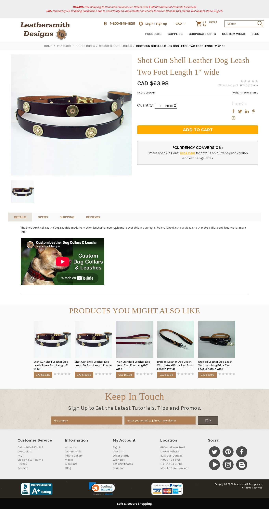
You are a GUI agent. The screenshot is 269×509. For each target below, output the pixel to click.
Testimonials (73, 451)
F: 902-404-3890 (171, 464)
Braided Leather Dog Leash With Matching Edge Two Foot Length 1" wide (215, 365)
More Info (71, 464)
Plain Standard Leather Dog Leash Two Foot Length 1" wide (133, 365)
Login (149, 23)
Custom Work (233, 34)
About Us (71, 447)
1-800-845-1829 (122, 23)
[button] (102, 489)
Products (153, 34)
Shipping (67, 217)
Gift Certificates (123, 464)
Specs (43, 217)
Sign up (161, 23)
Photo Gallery (74, 455)
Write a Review (249, 85)
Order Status (121, 455)
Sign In (117, 447)
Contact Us (25, 451)
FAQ (20, 455)
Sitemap (23, 468)
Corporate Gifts (202, 34)
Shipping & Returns (30, 459)
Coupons (118, 468)
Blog (255, 34)
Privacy (22, 464)
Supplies (175, 34)
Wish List (119, 459)
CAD (179, 23)
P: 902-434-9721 (170, 459)
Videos (69, 459)
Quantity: (145, 105)
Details (20, 217)
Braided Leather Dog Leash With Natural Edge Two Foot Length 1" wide (175, 365)
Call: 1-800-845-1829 (30, 447)
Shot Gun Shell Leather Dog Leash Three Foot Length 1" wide (51, 365)
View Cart (119, 451)
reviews (93, 217)
